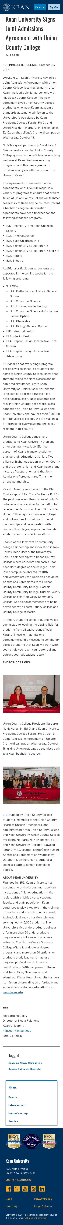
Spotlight (35, 1068)
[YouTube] (25, 1189)
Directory (12, 1205)
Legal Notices (43, 1205)
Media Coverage (18, 1113)
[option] (54, 7)
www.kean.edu (13, 992)
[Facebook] (8, 1189)
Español (54, 7)
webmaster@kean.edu (35, 1218)
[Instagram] (33, 1189)
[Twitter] (17, 1189)
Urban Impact (17, 1105)
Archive (13, 1121)
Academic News (17, 1062)
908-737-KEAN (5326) (19, 1179)
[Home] (16, 7)
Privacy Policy (43, 1198)
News (12, 1087)
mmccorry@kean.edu (17, 1030)
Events (12, 1097)
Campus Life (35, 1062)
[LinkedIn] (42, 1189)
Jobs (9, 1198)
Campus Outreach (18, 1068)
